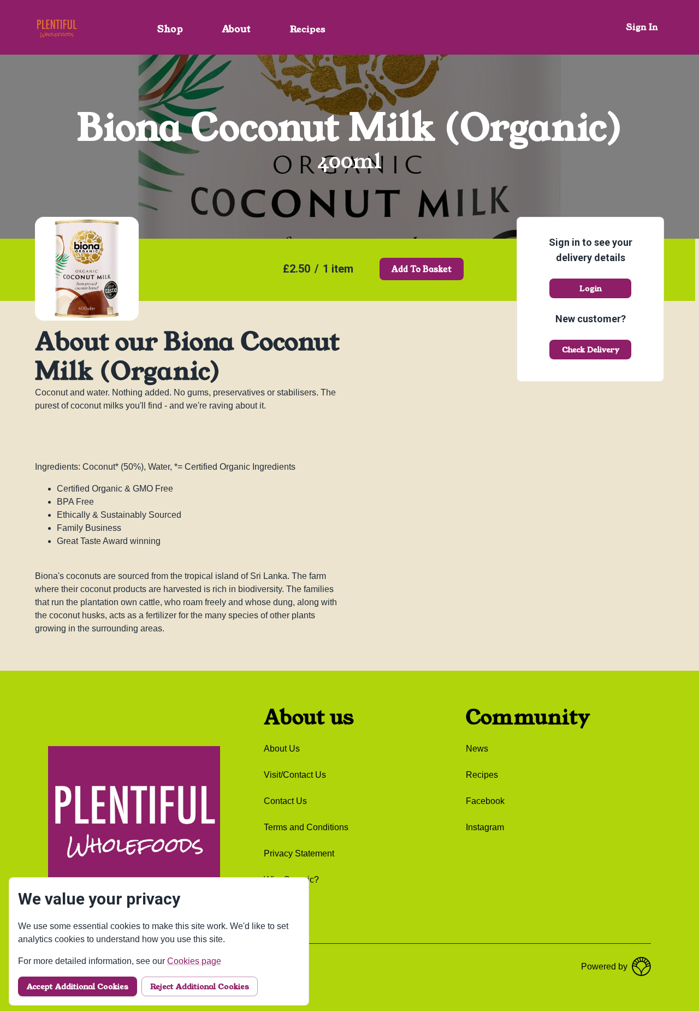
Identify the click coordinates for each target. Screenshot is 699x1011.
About (236, 29)
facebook (485, 801)
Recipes (307, 29)
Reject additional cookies (199, 986)
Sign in (642, 27)
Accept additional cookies (77, 986)
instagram (485, 827)
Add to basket (422, 269)
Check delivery (590, 349)
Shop (170, 29)
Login (590, 288)
